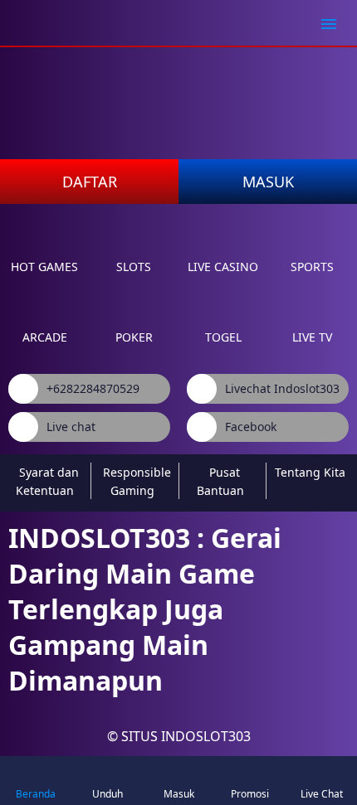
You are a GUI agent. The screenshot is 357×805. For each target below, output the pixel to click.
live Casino (223, 266)
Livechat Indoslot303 (282, 388)
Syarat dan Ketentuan (47, 481)
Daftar (89, 182)
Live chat (70, 426)
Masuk (268, 182)
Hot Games (44, 266)
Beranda (36, 794)
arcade (44, 337)
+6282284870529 (92, 388)
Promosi (250, 794)
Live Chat (322, 794)
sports (312, 266)
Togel (223, 337)
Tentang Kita (310, 472)
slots (133, 266)
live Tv (312, 337)
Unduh (107, 794)
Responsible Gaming (137, 481)
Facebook (250, 426)
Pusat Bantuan (220, 481)
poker (134, 337)
